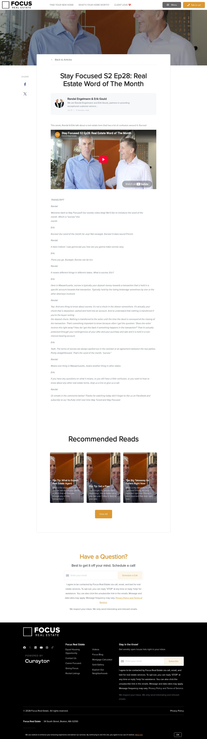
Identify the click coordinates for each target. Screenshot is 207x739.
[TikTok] (52, 647)
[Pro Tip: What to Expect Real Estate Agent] (67, 477)
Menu (174, 4)
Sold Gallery (98, 664)
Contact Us (70, 658)
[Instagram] (47, 647)
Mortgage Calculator (102, 659)
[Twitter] (30, 647)
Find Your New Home (62, 4)
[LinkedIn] (35, 647)
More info (139, 734)
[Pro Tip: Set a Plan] (104, 477)
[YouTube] (41, 647)
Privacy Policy (177, 710)
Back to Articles (63, 60)
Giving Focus (71, 668)
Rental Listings (72, 673)
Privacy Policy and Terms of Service (166, 688)
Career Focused (73, 663)
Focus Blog (97, 654)
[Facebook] (24, 647)
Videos (95, 649)
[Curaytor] (37, 664)
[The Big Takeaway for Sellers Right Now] (140, 477)
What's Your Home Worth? (94, 4)
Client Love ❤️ (122, 4)
